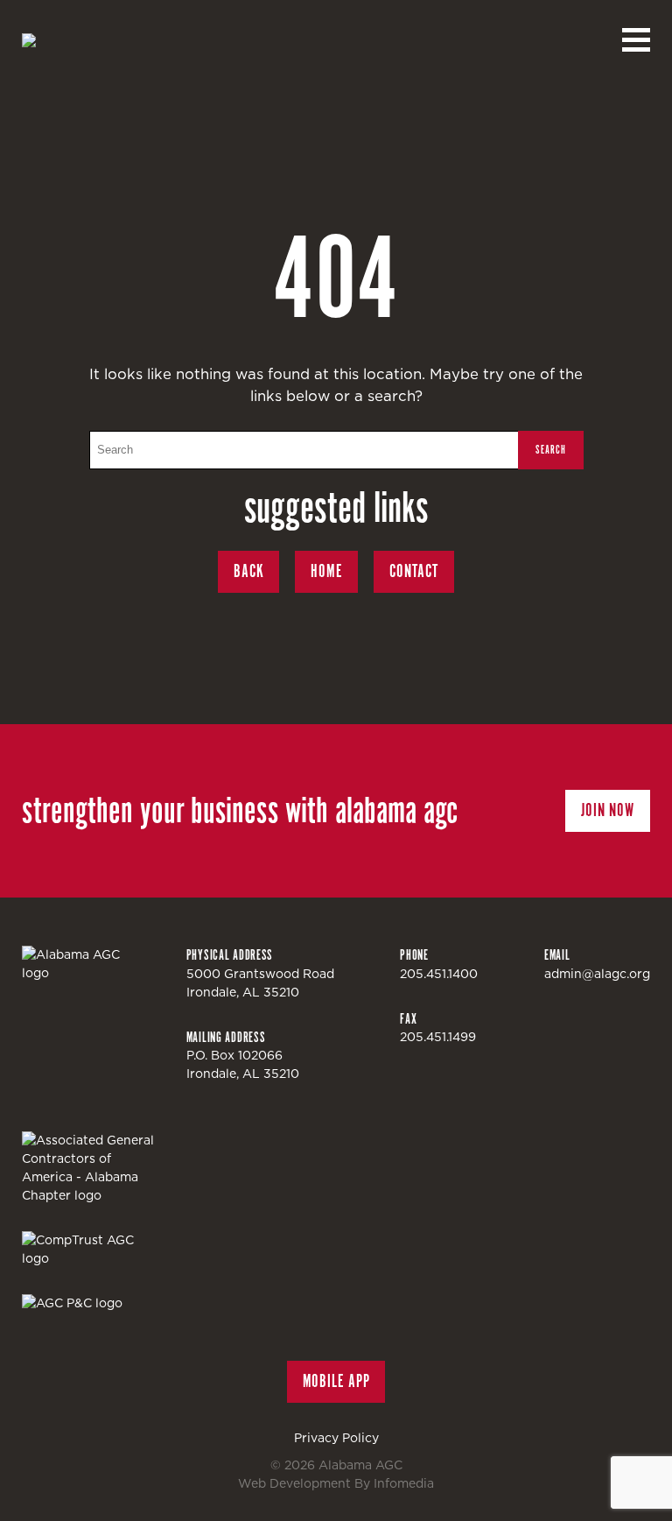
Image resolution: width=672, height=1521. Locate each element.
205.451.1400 (439, 973)
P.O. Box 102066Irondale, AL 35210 (242, 1064)
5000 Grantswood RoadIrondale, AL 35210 (260, 983)
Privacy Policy (336, 1438)
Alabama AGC (118, 40)
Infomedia (404, 1483)
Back (249, 571)
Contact (413, 571)
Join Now (607, 810)
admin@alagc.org (597, 973)
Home (326, 571)
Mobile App (336, 1381)
